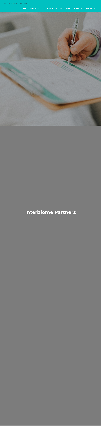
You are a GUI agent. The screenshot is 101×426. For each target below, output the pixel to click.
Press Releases (65, 8)
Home (25, 8)
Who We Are (78, 8)
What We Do (34, 8)
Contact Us (90, 8)
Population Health (49, 8)
